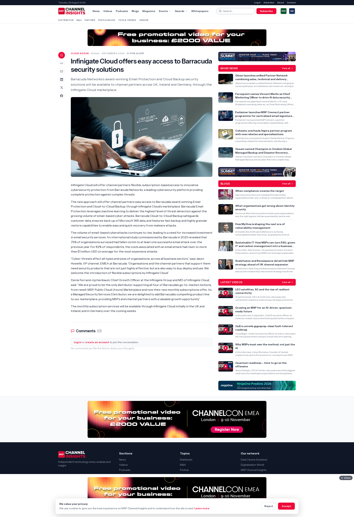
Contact (291, 2)
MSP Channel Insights (253, 470)
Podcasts (122, 11)
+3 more (95, 53)
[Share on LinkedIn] (61, 79)
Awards (179, 11)
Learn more (202, 508)
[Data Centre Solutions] (283, 11)
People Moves (106, 20)
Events (163, 11)
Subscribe (266, 11)
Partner (90, 20)
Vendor (144, 20)
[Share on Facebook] (61, 95)
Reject (268, 506)
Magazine (148, 11)
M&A (79, 20)
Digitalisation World (252, 464)
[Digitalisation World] (292, 11)
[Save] (61, 55)
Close (347, 477)
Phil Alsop (137, 53)
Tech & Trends (127, 20)
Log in (257, 2)
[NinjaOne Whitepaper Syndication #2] (257, 385)
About (280, 2)
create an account (97, 342)
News (96, 11)
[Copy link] (61, 63)
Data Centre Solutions (254, 459)
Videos (107, 11)
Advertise (268, 2)
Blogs (135, 11)
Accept (286, 506)
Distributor (66, 20)
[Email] (61, 71)
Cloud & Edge (80, 53)
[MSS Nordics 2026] (257, 56)
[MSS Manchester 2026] (257, 172)
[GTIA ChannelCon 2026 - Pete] (177, 37)
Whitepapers (199, 11)
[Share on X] (61, 87)
